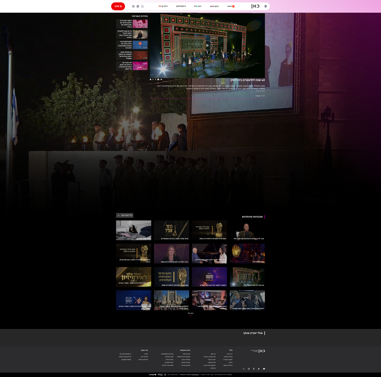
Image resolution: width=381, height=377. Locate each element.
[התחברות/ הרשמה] (133, 6)
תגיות (146, 354)
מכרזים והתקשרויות (167, 354)
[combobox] (124, 215)
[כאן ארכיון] (181, 6)
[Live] (118, 6)
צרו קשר (213, 354)
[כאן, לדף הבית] (254, 6)
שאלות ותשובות (126, 359)
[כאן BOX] (214, 6)
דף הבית (229, 354)
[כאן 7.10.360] (163, 6)
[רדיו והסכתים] (198, 6)
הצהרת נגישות (227, 365)
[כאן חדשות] (231, 6)
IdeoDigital (195, 374)
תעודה (257, 96)
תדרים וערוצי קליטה (125, 357)
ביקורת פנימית (185, 362)
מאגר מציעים (169, 357)
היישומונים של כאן (125, 354)
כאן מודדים (144, 357)
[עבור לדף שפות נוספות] (138, 6)
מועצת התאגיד (227, 359)
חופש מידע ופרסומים (183, 357)
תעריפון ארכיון (186, 365)
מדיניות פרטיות (143, 359)
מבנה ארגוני (212, 359)
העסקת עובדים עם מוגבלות (210, 367)
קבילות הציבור (185, 359)
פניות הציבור (169, 359)
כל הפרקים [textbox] (126, 215)
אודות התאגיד (228, 357)
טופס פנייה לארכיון (167, 365)
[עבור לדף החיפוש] (142, 6)
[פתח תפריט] (265, 6)
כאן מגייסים (186, 354)
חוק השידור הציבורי (210, 357)
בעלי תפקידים (169, 362)
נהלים (230, 362)
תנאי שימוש (212, 362)
